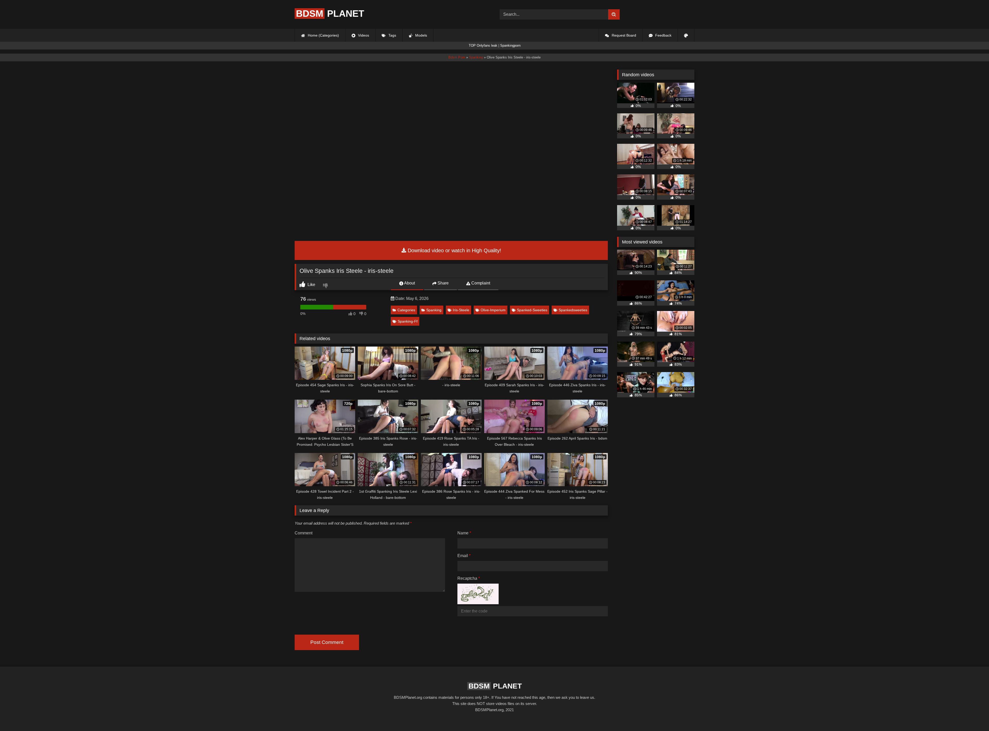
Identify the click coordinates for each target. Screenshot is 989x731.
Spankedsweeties (573, 310)
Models (420, 35)
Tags (391, 35)
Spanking (433, 310)
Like (310, 284)
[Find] (614, 14)
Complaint (480, 283)
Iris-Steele (461, 310)
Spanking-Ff (407, 321)
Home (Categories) (323, 35)
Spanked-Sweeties (532, 310)
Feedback (662, 35)
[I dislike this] (326, 286)
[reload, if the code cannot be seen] (478, 603)
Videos (363, 35)
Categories (406, 310)
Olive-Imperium (493, 310)
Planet (330, 13)
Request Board (623, 35)
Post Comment (326, 642)
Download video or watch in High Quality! (453, 250)
